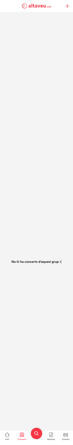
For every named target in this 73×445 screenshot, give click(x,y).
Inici (7, 439)
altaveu (39, 6)
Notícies (51, 439)
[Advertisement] (36, 48)
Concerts (22, 439)
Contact (66, 439)
